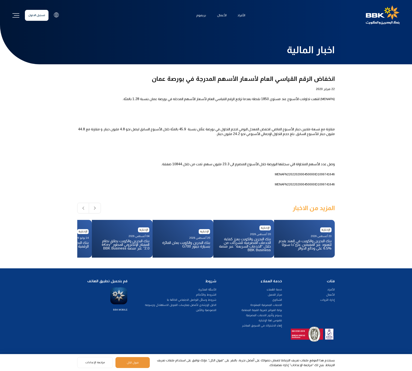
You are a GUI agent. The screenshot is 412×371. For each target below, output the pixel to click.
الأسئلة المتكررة (207, 289)
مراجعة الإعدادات (95, 362)
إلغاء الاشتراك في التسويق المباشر (262, 325)
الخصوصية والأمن (206, 310)
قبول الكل (133, 362)
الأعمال (222, 15)
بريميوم (201, 15)
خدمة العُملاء (274, 289)
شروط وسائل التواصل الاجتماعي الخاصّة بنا (191, 299)
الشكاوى (277, 299)
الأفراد (241, 15)
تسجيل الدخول (36, 15)
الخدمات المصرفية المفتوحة (266, 304)
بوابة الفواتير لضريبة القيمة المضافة (261, 310)
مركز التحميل (275, 294)
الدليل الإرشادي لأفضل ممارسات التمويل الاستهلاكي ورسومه (180, 304)
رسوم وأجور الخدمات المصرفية (264, 315)
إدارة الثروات (327, 299)
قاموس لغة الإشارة (270, 320)
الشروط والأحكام (206, 294)
